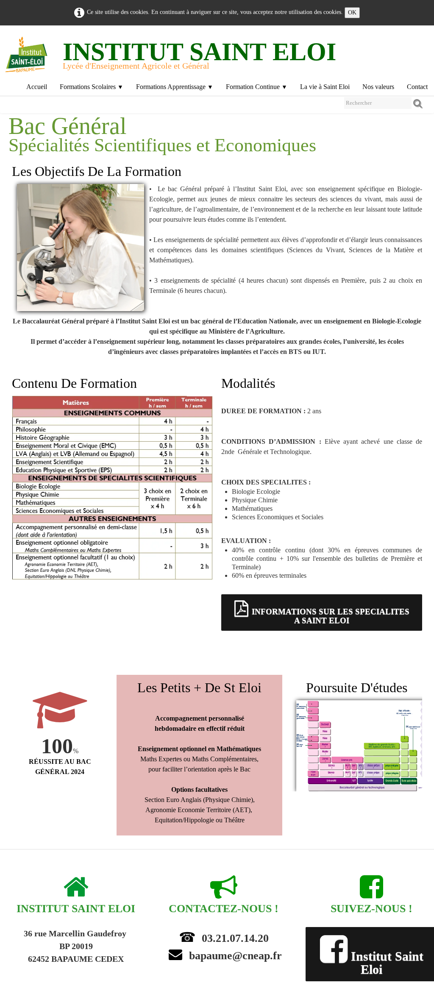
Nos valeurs (378, 86)
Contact (417, 86)
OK (352, 12)
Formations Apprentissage (174, 86)
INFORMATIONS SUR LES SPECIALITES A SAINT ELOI (330, 616)
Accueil (36, 86)
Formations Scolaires (91, 86)
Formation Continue (256, 86)
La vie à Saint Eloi (325, 86)
